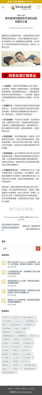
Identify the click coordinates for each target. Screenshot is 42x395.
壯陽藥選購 (23, 336)
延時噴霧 (17, 343)
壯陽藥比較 (20, 332)
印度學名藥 (7, 328)
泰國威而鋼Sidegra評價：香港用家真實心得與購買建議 (24, 282)
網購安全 (6, 365)
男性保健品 (28, 358)
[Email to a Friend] (23, 209)
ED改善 (6, 317)
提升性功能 (17, 347)
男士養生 (17, 358)
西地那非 (17, 365)
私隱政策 (17, 389)
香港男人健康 (21, 15)
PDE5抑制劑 (8, 321)
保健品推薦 (31, 321)
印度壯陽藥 (29, 325)
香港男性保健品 (30, 369)
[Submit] (38, 248)
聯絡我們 (10, 389)
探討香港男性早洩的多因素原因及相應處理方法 (11, 227)
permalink (21, 219)
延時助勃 (6, 343)
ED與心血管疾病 (29, 317)
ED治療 (16, 317)
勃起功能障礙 (16, 325)
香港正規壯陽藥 (30, 365)
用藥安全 (16, 354)
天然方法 (34, 336)
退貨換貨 (31, 389)
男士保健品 (28, 354)
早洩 (37, 36)
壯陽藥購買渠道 (9, 336)
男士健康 (6, 358)
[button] (3, 7)
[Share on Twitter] (19, 209)
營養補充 (6, 354)
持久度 (6, 347)
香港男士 (17, 369)
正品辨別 (26, 350)
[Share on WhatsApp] (11, 209)
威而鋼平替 (28, 339)
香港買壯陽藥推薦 (9, 372)
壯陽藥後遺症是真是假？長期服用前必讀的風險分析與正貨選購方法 (24, 291)
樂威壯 (16, 350)
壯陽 (17, 328)
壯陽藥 (25, 328)
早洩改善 (28, 347)
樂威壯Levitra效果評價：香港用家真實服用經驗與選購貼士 (24, 301)
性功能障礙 (28, 343)
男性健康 (6, 361)
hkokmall (29, 28)
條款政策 (24, 389)
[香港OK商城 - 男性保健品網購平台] (21, 7)
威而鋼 (17, 339)
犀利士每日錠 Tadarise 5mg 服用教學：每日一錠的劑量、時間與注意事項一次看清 (24, 263)
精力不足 (26, 361)
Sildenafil (20, 321)
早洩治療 (6, 350)
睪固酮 (16, 361)
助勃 (5, 325)
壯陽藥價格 (7, 332)
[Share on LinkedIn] (31, 209)
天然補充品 (7, 339)
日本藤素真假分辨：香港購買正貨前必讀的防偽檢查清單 (24, 272)
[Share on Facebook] (15, 209)
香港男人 (6, 369)
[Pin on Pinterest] (27, 209)
